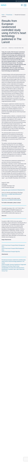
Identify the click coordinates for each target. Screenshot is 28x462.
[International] (3, 5)
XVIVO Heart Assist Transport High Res (11, 251)
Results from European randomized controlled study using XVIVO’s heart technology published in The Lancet (14, 261)
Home (3, 14)
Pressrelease (9, 14)
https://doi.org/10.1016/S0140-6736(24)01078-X (14, 190)
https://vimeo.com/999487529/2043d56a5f (11, 200)
